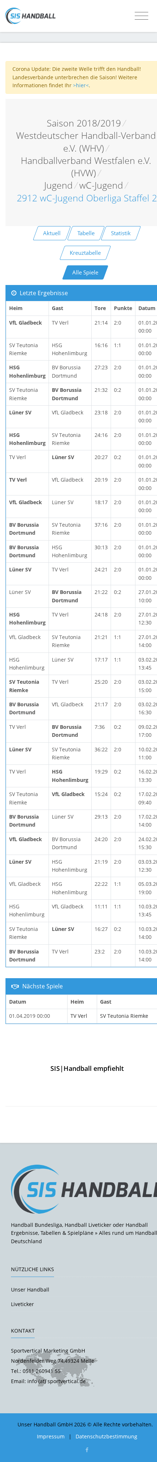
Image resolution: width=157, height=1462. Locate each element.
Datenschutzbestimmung (106, 1436)
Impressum (51, 1436)
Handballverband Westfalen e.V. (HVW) (86, 166)
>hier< (81, 85)
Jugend (58, 185)
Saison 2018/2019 (84, 123)
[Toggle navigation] (141, 16)
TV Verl (78, 1015)
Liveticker (22, 1304)
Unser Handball (30, 1289)
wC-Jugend (101, 185)
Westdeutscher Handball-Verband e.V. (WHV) (86, 141)
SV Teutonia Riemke (124, 1015)
